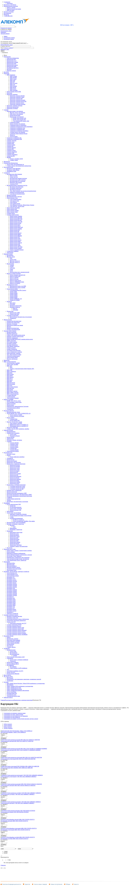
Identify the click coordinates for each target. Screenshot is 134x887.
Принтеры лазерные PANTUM (18, 101)
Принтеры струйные (12, 108)
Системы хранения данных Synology (16, 633)
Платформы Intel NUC (13, 67)
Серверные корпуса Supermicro (18, 125)
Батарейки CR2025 (12, 591)
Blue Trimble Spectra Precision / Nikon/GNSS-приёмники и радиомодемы (26, 683)
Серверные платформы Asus (17, 128)
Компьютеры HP (11, 59)
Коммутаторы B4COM (16, 217)
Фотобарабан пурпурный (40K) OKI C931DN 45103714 (15, 829)
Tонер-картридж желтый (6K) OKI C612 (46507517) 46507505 (17, 741)
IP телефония (10, 665)
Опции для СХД (11, 622)
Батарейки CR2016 (12, 589)
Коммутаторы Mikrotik (16, 235)
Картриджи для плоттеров (14, 462)
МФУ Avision (13, 76)
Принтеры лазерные (12, 94)
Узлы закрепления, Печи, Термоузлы (16, 560)
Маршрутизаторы (11, 195)
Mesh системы (13, 175)
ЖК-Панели (10, 678)
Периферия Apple (11, 171)
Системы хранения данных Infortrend (16, 630)
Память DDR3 (13, 294)
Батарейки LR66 (11, 603)
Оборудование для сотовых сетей (16, 657)
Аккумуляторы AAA (12, 574)
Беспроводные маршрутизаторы (18, 178)
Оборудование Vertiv (12, 212)
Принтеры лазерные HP (16, 98)
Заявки (5, 36)
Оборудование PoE (12, 209)
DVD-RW (12, 304)
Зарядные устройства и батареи (18, 514)
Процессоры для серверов (17, 116)
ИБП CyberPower (11, 371)
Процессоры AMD (15, 312)
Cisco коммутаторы (15, 203)
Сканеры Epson (14, 445)
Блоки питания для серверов (17, 123)
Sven (14, 526)
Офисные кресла (8, 697)
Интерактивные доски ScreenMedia (16, 522)
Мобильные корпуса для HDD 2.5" (19, 424)
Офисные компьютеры (13, 58)
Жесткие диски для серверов (17, 112)
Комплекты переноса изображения (16, 553)
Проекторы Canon (14, 536)
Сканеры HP (13, 448)
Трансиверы (10, 252)
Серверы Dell (10, 143)
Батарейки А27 (11, 608)
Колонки (12, 525)
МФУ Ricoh (13, 87)
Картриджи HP (14, 472)
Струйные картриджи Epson (17, 487)
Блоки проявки (11, 552)
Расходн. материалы (12, 359)
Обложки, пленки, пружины (14, 440)
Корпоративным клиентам (11, 6)
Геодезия (6, 682)
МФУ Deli (12, 80)
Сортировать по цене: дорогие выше (13, 714)
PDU (11, 367)
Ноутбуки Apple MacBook (13, 168)
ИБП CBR (9, 370)
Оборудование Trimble (13, 210)
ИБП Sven (9, 385)
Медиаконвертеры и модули (14, 196)
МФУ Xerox (13, 88)
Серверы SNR (10, 153)
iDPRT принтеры (11, 340)
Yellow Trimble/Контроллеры (14, 689)
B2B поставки (10, 10)
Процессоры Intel (14, 314)
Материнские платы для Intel (17, 287)
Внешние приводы (15, 307)
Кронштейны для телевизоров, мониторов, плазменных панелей (24, 679)
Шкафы (9, 157)
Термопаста (13, 318)
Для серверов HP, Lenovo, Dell (21, 121)
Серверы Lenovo (11, 150)
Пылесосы (9, 547)
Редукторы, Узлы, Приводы (14, 556)
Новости (76, 884)
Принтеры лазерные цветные (14, 105)
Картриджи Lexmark (15, 473)
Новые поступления (56, 884)
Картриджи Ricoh (14, 477)
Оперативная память (12, 289)
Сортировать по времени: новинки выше (15, 713)
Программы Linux (11, 570)
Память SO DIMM (15, 300)
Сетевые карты (11, 213)
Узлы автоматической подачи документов (18, 559)
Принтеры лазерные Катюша (17, 104)
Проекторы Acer (14, 533)
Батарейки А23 (11, 606)
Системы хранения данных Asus (15, 627)
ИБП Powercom (11, 382)
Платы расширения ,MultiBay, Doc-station (24, 521)
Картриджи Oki (14, 475)
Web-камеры (10, 511)
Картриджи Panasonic (15, 476)
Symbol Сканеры (11, 347)
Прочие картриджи (12, 491)
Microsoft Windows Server (13, 567)
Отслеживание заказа (6, 43)
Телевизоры (10, 680)
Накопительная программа (14, 9)
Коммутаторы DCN (15, 224)
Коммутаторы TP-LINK (16, 247)
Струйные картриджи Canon (17, 486)
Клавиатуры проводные (13, 322)
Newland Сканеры (11, 343)
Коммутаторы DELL (15, 226)
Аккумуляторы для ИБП (13, 363)
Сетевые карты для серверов (17, 132)
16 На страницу (8, 724)
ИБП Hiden (10, 375)
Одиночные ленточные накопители (16, 620)
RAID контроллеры (15, 115)
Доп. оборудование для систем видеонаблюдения (23, 191)
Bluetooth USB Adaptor (16, 182)
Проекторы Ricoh (14, 543)
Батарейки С (10, 612)
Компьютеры (7, 56)
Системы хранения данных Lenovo (16, 631)
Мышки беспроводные (13, 328)
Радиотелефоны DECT (13, 664)
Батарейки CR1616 (12, 584)
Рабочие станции (11, 70)
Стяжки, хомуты (11, 647)
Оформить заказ (8, 44)
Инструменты (7, 675)
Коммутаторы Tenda (15, 245)
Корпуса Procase (14, 279)
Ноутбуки (6, 72)
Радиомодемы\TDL (12, 693)
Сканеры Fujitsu (14, 447)
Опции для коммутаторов (16, 249)
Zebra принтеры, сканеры (13, 353)
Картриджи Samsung (15, 479)
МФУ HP (12, 81)
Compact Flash (13, 419)
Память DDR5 (13, 297)
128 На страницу (8, 728)
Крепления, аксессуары (16, 532)
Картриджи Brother (15, 466)
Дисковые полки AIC (12, 617)
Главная (3, 700)
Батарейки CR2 (11, 588)
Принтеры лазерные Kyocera (17, 100)
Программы (7, 561)
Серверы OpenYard (12, 151)
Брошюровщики (11, 431)
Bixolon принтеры (11, 332)
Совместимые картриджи (13, 498)
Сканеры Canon (14, 444)
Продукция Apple (8, 167)
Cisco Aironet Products (15, 199)
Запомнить (5, 52)
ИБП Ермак (10, 389)
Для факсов (10, 458)
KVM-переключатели (15, 507)
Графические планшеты (13, 433)
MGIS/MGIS (10, 685)
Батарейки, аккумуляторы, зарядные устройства (16, 571)
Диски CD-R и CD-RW (16, 414)
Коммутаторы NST (15, 237)
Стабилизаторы (11, 396)
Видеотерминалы (14, 654)
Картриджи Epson (14, 470)
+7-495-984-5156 (8, 16)
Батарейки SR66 (11, 605)
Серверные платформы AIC (14, 137)
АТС (8, 669)
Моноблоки (7, 161)
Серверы (6, 109)
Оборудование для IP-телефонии (18, 668)
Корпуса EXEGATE (15, 276)
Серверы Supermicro (12, 154)
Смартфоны (10, 658)
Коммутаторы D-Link (15, 223)
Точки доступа (14, 177)
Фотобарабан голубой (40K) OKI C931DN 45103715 (14, 838)
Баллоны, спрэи (11, 454)
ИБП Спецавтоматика (13, 393)
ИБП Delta (9, 373)
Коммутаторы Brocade (16, 220)
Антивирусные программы (14, 568)
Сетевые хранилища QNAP (14, 624)
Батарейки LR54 (11, 602)
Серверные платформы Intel (17, 129)
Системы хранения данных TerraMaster (17, 634)
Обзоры (68, 884)
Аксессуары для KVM (16, 508)
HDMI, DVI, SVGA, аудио (14, 400)
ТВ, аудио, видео (8, 676)
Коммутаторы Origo (15, 238)
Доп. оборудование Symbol (14, 354)
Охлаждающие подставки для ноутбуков (20, 515)
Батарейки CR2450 (12, 595)
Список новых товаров (40, 884)
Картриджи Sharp (14, 480)
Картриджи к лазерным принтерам (16, 463)
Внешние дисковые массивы (14, 616)
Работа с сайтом (11, 7)
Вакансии (6, 14)
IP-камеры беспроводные (16, 186)
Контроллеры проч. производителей (19, 272)
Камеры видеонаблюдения (17, 192)
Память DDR (13, 291)
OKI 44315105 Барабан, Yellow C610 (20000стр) (13, 732)
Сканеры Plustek (14, 449)
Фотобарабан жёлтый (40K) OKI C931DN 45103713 (14, 821)
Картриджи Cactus (15, 468)
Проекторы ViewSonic (16, 545)
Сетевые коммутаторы (13, 214)
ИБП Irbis (9, 381)
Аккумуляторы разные (13, 575)
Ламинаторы (10, 438)
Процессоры (10, 311)
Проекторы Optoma (15, 542)
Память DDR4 (13, 296)
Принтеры (6, 73)
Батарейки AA (11, 577)
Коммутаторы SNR (15, 244)
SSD (11, 258)
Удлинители (10, 409)
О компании (7, 2)
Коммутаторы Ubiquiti (16, 248)
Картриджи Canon (15, 469)
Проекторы (10, 531)
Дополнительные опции (13, 356)
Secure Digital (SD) (15, 420)
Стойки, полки (14, 160)
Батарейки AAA (11, 578)
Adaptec (12, 265)
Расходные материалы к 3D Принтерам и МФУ (19, 494)
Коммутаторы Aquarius (16, 216)
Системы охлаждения (12, 315)
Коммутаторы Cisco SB (16, 221)
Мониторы (6, 360)
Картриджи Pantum (12, 461)
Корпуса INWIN (14, 277)
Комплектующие (8, 254)
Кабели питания (11, 403)
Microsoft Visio (10, 564)
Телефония (6, 648)
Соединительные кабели (13, 407)
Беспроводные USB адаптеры (18, 179)
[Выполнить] (27, 43)
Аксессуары (13, 259)
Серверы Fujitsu (11, 144)
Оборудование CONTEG (13, 641)
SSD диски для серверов (16, 114)
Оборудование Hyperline (13, 207)
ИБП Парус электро (12, 391)
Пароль (2, 48)
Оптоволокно (10, 644)
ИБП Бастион (10, 388)
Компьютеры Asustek (12, 62)
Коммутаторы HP (14, 231)
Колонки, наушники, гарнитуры (15, 524)
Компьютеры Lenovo (12, 65)
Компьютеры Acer (11, 60)
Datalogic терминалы (12, 338)
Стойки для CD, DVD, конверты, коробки (18, 428)
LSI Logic (12, 268)
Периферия (7, 503)
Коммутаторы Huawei (15, 233)
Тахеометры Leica (11, 694)
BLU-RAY (13, 303)
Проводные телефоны (12, 662)
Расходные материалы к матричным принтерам (19, 496)
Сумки (11, 517)
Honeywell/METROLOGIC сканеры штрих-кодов (20, 339)
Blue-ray (15, 308)
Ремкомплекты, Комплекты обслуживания (18, 557)
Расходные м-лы (8, 452)
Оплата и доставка (9, 11)
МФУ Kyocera (13, 83)
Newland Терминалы (12, 345)
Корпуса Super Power (15, 280)
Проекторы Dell (14, 538)
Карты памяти (10, 417)
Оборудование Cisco (12, 198)
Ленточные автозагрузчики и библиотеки (18, 619)
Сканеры (9, 441)
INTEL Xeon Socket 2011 (19, 119)
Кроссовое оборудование (13, 640)
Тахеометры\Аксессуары (13, 696)
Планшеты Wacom (15, 435)
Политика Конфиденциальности (11, 884)
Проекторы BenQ (14, 535)
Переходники (10, 405)
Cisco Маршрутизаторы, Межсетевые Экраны (22, 205)
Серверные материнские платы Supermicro (21, 126)
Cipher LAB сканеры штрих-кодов (16, 335)
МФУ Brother (13, 77)
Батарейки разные (11, 610)
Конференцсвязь (11, 650)
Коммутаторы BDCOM (16, 219)
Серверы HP (10, 146)
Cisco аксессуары (14, 200)
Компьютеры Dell (11, 63)
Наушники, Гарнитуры (16, 529)
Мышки (9, 326)
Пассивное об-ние (8, 636)
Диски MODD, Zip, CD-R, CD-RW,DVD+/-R (18, 413)
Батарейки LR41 (11, 599)
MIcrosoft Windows (12, 566)
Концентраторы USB (15, 510)
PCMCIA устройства (18, 519)
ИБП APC (9, 366)
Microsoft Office (11, 563)
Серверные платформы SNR (14, 139)
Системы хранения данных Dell (15, 629)
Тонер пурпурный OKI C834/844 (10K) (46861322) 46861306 (17, 767)
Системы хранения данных (11, 615)
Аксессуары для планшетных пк (15, 164)
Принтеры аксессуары (10, 549)
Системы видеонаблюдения (17, 193)
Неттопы (9, 69)
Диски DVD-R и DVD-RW (17, 416)
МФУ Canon (13, 79)
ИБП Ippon (10, 379)
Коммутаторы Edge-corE (16, 227)
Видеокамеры (13, 652)
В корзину (3, 738)
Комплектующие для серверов (15, 111)
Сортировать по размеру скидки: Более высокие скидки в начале (21, 718)
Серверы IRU (10, 149)
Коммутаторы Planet (15, 241)
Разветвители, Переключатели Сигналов (17, 406)
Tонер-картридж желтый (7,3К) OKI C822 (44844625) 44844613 (17, 803)
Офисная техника (8, 430)
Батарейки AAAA (11, 580)
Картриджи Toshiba (15, 482)
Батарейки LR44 (11, 601)
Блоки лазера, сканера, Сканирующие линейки (19, 550)
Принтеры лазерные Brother (17, 95)
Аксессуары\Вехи (11, 692)
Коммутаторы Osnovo (15, 240)
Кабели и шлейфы (8, 399)
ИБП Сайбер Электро (12, 392)
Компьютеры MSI (11, 66)
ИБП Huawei (10, 377)
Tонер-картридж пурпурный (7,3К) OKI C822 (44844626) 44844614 (18, 776)
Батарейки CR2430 (12, 594)
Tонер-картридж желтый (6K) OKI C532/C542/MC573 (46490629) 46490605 (20, 750)
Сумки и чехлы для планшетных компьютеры (19, 165)
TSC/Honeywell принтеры (13, 350)
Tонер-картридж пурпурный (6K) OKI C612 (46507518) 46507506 (18, 759)
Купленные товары (9, 39)
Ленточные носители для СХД (18, 623)
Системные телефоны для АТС (15, 671)
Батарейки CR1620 (12, 585)
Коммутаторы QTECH (16, 242)
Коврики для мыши (12, 324)
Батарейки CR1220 (12, 581)
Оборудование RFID (12, 357)
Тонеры (9, 500)
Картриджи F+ (11, 459)
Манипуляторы (8, 319)
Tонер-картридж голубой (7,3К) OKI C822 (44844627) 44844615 (17, 794)
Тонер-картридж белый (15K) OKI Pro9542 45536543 (15, 812)
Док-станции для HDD (16, 423)
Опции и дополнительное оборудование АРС (22, 368)
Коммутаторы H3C (15, 230)
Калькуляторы (10, 437)
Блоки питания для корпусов (17, 275)
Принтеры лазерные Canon (17, 97)
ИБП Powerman (11, 384)
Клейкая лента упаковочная (14, 490)
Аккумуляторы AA (12, 573)
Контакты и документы (10, 4)
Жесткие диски (11, 256)
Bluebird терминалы (12, 333)
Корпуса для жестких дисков (14, 421)
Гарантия (27, 884)
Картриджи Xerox (14, 483)
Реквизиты (10, 3)
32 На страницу (8, 725)
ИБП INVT (10, 378)
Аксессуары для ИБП (12, 364)
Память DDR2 (13, 293)
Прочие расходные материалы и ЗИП (17, 493)
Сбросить (3, 865)
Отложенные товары (9, 37)
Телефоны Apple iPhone (13, 170)
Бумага (9, 455)
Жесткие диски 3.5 (15, 262)
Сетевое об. (7, 172)
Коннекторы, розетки (12, 638)
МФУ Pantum (13, 86)
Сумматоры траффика (12, 251)
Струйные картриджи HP (16, 489)
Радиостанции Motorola (13, 673)
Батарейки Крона (11, 609)
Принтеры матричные (13, 107)
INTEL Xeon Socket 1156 (19, 118)
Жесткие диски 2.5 (15, 261)
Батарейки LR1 (11, 598)
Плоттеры (9, 93)
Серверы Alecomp (11, 140)
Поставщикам (7, 13)
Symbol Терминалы (12, 349)
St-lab (11, 270)
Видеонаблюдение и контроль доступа (17, 185)
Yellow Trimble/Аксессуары (14, 687)
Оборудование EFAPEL (13, 643)
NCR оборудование (12, 342)
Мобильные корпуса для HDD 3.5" (19, 426)
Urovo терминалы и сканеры (14, 352)
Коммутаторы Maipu (15, 234)
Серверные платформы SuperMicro (19, 130)
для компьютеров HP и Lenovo (18, 290)
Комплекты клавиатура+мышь (15, 325)
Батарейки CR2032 (12, 592)
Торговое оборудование (10, 331)
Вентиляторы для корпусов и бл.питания (21, 317)
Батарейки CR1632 (12, 587)
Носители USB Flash (12, 427)
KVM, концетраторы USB (14, 504)
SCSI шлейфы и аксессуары (14, 402)
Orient (11, 269)
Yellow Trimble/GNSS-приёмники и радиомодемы (20, 686)
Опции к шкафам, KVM (16, 158)
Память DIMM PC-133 (16, 298)
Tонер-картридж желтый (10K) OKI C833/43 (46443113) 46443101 (18, 785)
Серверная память (14, 122)
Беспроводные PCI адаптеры (17, 181)
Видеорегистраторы (15, 189)
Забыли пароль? (8, 48)
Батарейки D (10, 596)
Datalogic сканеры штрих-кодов (15, 336)
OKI (9, 860)
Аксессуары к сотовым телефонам (19, 659)
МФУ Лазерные (11, 74)
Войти (2, 44)
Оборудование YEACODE (14, 91)
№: (1, 733)
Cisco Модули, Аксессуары (17, 206)
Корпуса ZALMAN (15, 283)
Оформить (3, 32)
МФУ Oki (12, 84)
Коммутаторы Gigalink (16, 228)
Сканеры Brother (14, 442)
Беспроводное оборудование (14, 174)
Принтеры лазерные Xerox (17, 102)
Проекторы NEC (14, 540)
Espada (11, 266)
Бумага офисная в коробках (17, 456)
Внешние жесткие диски (13, 412)
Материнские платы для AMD (18, 286)
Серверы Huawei (11, 147)
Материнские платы (12, 284)
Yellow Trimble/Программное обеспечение (18, 690)
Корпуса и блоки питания (13, 273)
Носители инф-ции (9, 410)
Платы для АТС (11, 672)
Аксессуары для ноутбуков (14, 512)
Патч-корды (10, 645)
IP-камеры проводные (16, 188)
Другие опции (14, 136)
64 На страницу (8, 726)
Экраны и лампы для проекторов (18, 546)
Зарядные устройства (12, 613)
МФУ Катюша (13, 90)
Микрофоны (13, 528)
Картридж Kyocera (15, 465)
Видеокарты (10, 255)
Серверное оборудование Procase (18, 133)
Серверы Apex (11, 142)
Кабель (9, 637)
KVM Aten (13, 505)
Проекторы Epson (14, 539)
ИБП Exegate (10, 374)
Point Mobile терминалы (13, 346)
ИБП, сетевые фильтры (10, 361)
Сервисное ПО (11, 156)
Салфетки (9, 497)
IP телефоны (13, 666)
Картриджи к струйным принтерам (16, 484)
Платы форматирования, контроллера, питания (19, 554)
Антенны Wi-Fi (14, 184)
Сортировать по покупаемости (12, 717)
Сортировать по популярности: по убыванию (16, 716)
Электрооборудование (13, 398)
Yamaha (15, 655)
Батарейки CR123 (11, 582)
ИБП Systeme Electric (12, 386)
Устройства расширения (16, 518)
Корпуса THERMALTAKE (17, 282)
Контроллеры (10, 263)
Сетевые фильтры (11, 395)
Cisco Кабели (13, 202)
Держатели (13, 661)
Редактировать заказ (6, 30)
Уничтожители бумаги (13, 451)
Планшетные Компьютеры (11, 163)
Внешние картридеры (15, 305)
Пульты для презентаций (13, 329)
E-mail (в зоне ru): (5, 46)
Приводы (12, 135)
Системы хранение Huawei (14, 626)
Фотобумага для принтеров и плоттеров (17, 501)
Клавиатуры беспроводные (14, 321)
